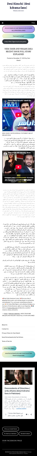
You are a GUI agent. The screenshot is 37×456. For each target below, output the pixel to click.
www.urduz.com (12, 308)
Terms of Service (7, 341)
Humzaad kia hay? (18, 36)
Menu (33, 23)
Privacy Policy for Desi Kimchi (11, 333)
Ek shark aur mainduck (10, 433)
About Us (4, 325)
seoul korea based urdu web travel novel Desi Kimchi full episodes (18, 354)
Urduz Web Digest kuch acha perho (15, 41)
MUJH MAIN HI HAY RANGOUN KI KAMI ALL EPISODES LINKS (18, 29)
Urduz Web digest (9, 348)
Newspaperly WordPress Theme (18, 453)
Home (5, 313)
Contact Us (5, 329)
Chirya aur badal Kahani (10, 429)
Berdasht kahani (25, 433)
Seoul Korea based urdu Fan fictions (12, 337)
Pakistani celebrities (14, 313)
